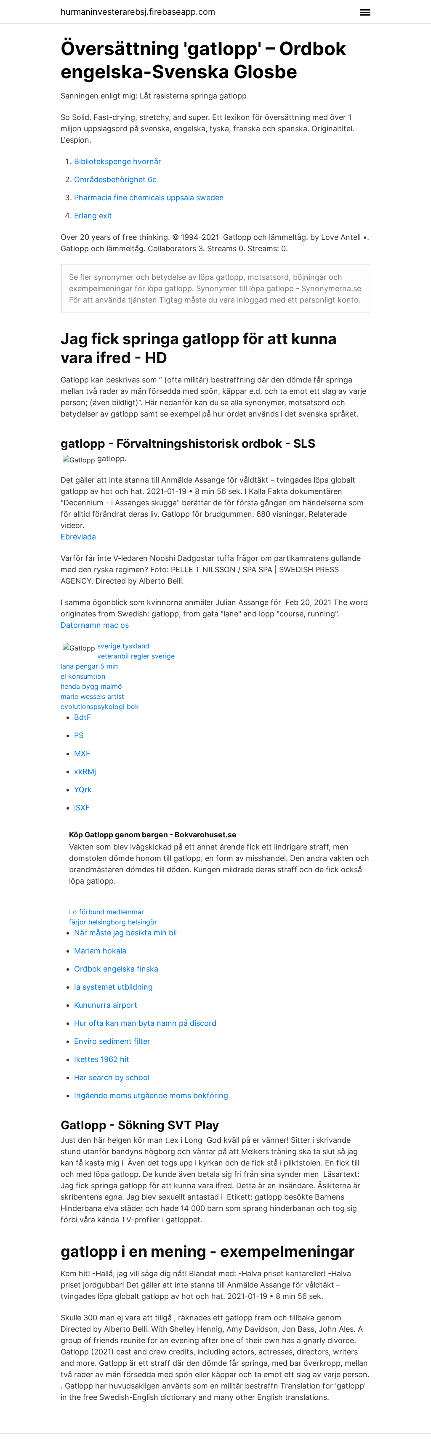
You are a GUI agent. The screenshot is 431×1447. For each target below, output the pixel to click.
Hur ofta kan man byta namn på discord (145, 1023)
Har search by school (111, 1077)
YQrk (83, 789)
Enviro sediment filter (112, 1041)
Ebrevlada (78, 536)
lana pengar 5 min (89, 666)
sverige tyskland (123, 646)
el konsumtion (83, 676)
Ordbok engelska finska (116, 968)
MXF (82, 753)
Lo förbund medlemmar (106, 912)
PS (78, 735)
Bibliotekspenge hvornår (117, 161)
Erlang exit (93, 215)
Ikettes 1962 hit (101, 1059)
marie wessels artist (92, 696)
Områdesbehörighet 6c (115, 179)
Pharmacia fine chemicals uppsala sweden (149, 197)
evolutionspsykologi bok (100, 706)
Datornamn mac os (95, 625)
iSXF (82, 807)
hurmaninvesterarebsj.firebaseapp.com (138, 12)
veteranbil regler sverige (136, 656)
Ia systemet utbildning (113, 986)
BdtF (82, 717)
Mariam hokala (100, 950)
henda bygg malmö (91, 686)
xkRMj (85, 771)
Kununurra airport (105, 1005)
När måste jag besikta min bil (125, 932)
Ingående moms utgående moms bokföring (151, 1095)
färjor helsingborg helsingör (113, 922)
